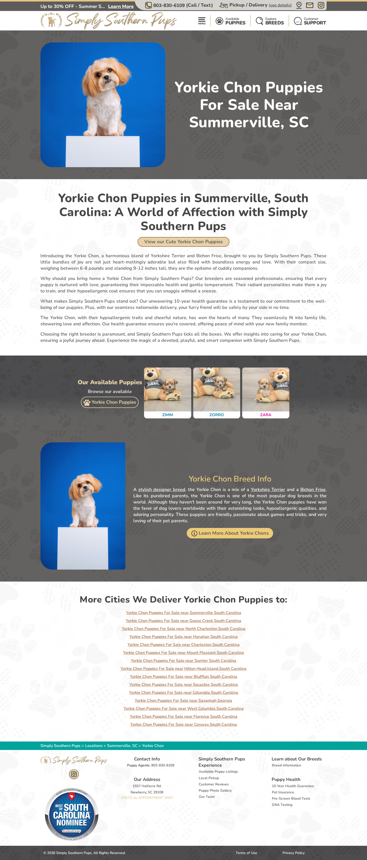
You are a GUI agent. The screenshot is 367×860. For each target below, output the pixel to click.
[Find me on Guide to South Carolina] (71, 814)
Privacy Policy (294, 853)
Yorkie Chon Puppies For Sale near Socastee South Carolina (183, 684)
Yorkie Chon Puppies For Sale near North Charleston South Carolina (183, 628)
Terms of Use (246, 853)
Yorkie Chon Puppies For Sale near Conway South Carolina (183, 724)
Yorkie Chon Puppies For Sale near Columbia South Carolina (183, 692)
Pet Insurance (283, 792)
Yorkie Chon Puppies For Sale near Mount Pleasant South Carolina (183, 652)
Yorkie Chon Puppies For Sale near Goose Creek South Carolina (183, 620)
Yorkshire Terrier (268, 489)
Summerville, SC (123, 745)
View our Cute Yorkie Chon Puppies (183, 242)
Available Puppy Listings (218, 771)
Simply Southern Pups (60, 745)
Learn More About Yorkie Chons (234, 533)
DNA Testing (282, 804)
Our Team (207, 796)
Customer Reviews (214, 784)
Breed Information (286, 765)
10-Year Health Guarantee (293, 786)
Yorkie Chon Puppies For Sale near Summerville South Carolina (183, 612)
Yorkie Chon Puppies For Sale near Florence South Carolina (183, 716)
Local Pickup (209, 778)
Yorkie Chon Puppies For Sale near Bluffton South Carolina (183, 676)
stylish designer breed (161, 489)
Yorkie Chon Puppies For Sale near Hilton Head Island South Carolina (183, 668)
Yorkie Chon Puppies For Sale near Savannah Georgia (183, 700)
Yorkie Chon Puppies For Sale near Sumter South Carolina (183, 660)
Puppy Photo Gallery (215, 790)
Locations (94, 745)
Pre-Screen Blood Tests (291, 798)
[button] (179, 5)
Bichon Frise (313, 489)
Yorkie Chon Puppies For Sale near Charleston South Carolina (184, 644)
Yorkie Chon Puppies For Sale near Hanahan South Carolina (183, 636)
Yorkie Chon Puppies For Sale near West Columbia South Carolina (184, 708)
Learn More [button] (121, 6)
